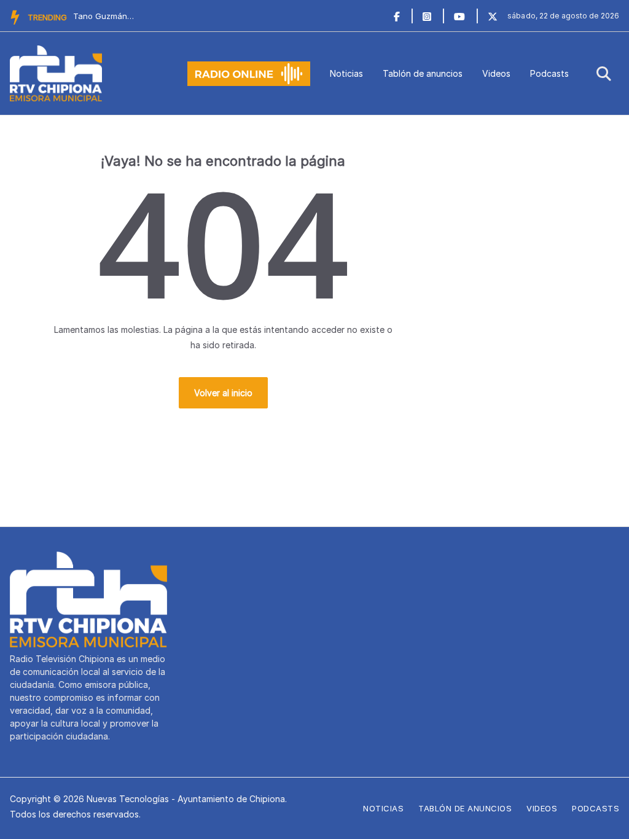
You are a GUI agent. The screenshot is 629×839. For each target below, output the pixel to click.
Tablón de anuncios (423, 73)
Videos (496, 73)
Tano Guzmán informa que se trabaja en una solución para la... (104, 16)
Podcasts (549, 73)
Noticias (346, 73)
